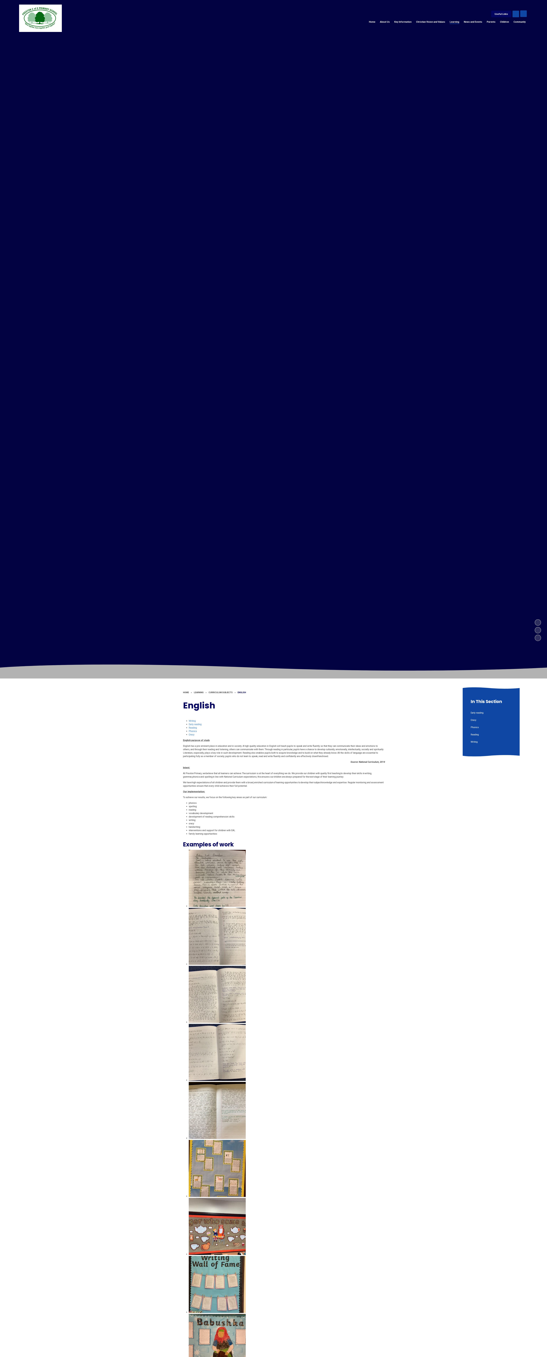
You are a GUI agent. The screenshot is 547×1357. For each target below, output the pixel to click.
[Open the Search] (516, 14)
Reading (193, 727)
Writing (192, 721)
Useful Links (501, 14)
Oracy (191, 734)
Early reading (195, 724)
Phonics (193, 731)
